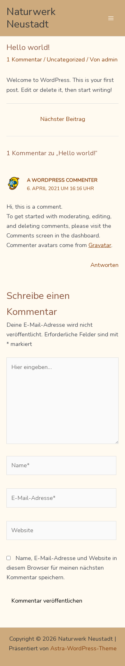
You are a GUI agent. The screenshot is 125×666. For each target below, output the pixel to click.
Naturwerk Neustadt (30, 18)
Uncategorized (66, 59)
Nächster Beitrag (62, 119)
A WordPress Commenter (62, 180)
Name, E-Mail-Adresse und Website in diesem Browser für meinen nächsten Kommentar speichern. (61, 567)
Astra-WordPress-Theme (83, 648)
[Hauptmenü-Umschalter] (111, 18)
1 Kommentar (24, 59)
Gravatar (99, 245)
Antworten (104, 265)
